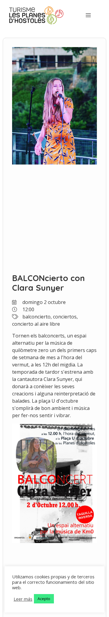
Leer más (23, 599)
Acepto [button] (44, 598)
